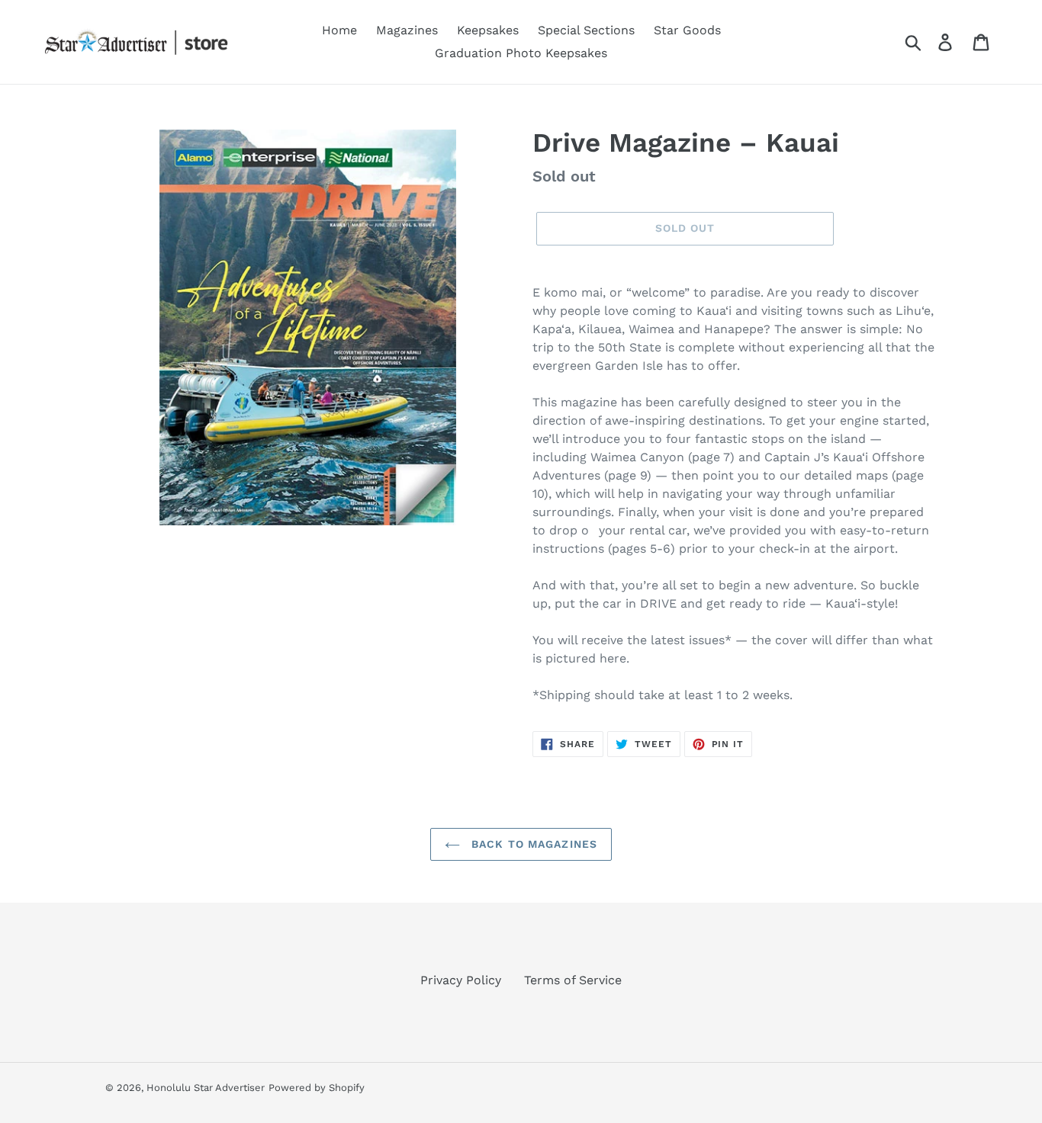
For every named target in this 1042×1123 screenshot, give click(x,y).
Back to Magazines (532, 844)
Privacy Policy (460, 980)
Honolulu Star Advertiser (205, 1087)
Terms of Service (573, 980)
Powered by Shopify (317, 1087)
